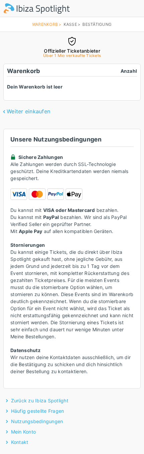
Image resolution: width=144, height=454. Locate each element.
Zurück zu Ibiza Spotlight (39, 400)
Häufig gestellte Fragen (37, 411)
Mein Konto (23, 432)
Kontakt (19, 442)
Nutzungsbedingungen (37, 421)
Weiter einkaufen (28, 111)
